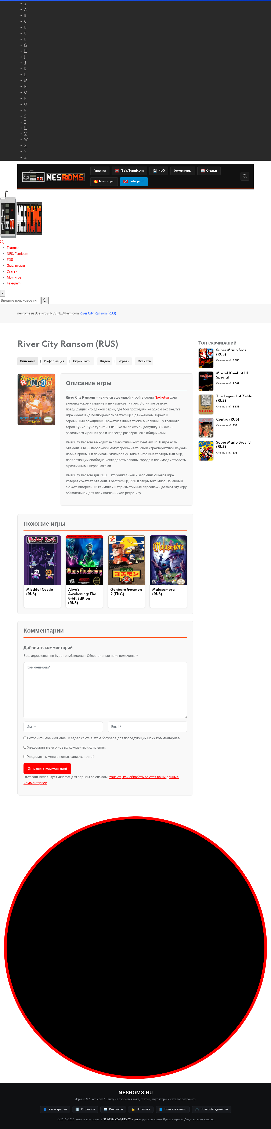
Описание (28, 361)
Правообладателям (211, 1109)
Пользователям (173, 1109)
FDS (161, 170)
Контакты (113, 1109)
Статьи (211, 170)
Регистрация (55, 1109)
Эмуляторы (183, 170)
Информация (54, 361)
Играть (124, 361)
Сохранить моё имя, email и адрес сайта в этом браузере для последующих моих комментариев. (103, 738)
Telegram (136, 181)
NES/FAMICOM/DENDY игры (120, 1119)
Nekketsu (162, 397)
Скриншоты (82, 361)
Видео (105, 361)
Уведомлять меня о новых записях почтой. (61, 757)
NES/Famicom (132, 170)
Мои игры (106, 181)
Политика (140, 1109)
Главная (100, 170)
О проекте (85, 1109)
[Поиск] (245, 176)
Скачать (144, 361)
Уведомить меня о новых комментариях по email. (66, 747)
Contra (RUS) (227, 419)
